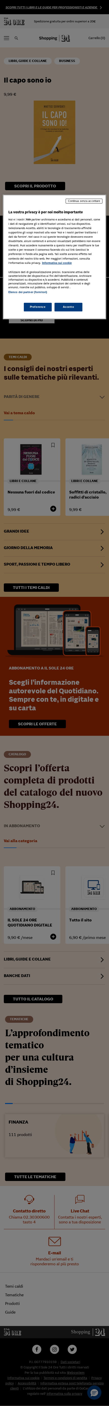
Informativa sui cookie (57, 262)
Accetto (68, 306)
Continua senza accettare (84, 201)
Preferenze (38, 306)
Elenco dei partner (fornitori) (27, 292)
